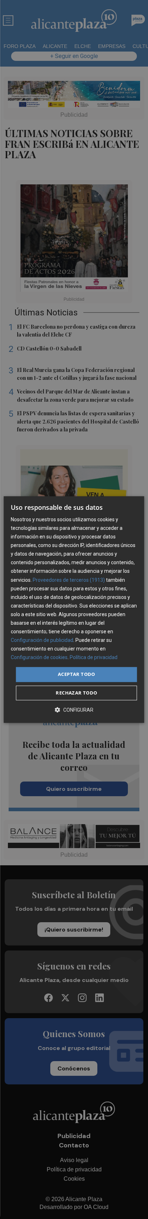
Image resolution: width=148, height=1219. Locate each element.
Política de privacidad (93, 658)
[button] (74, 710)
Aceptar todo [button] (76, 674)
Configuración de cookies (39, 658)
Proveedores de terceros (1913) (69, 580)
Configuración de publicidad (42, 640)
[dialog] (74, 609)
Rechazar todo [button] (76, 693)
